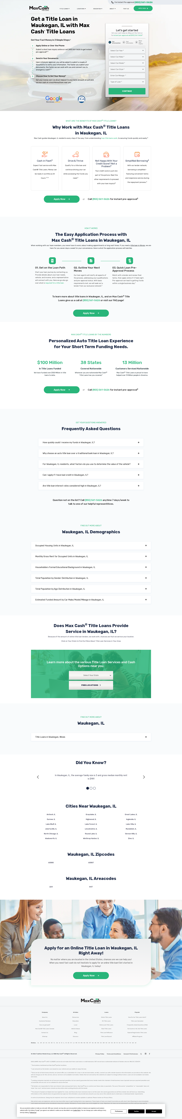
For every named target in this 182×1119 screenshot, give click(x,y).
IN (66, 1043)
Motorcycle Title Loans (106, 1025)
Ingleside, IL (131, 819)
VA (130, 1043)
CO (49, 1043)
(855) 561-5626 (74, 49)
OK (112, 1043)
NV (106, 1043)
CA (46, 1043)
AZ (43, 1043)
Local (75, 1025)
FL (54, 1043)
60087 (91, 863)
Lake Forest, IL (91, 824)
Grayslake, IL (91, 814)
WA (133, 1043)
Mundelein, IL (131, 829)
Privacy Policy (99, 1054)
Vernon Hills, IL (131, 834)
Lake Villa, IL (131, 824)
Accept (154, 1111)
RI (117, 1043)
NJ (101, 1043)
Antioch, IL (51, 814)
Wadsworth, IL (51, 838)
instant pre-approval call (128, 35)
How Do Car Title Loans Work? (137, 1017)
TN (122, 1043)
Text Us (126, 8)
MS (87, 1043)
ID (61, 1043)
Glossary (75, 1036)
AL (38, 1043)
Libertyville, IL (51, 829)
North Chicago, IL (51, 834)
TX (125, 1043)
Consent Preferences (131, 1054)
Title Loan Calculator (137, 1021)
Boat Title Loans (106, 1028)
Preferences (119, 1111)
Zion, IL (131, 838)
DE (52, 1043)
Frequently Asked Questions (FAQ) (137, 1025)
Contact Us (44, 1032)
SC (119, 1043)
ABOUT (112, 8)
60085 (51, 863)
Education (97, 8)
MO (84, 1043)
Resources (75, 1017)
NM (104, 1043)
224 (51, 887)
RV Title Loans (106, 1021)
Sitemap (44, 1036)
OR (114, 1043)
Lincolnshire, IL (91, 829)
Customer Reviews (45, 1021)
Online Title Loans (106, 1017)
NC (93, 1043)
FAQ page (118, 300)
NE (95, 1043)
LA (73, 1043)
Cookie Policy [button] (76, 1110)
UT (127, 1043)
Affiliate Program (137, 1036)
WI (135, 1043)
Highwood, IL (91, 819)
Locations (80, 8)
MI (79, 1043)
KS (68, 1043)
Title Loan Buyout (106, 1036)
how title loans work (109, 138)
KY (71, 1043)
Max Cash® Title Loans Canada (44, 1028)
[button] (91, 442)
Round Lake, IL (91, 834)
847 (91, 887)
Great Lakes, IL (131, 814)
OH (109, 1043)
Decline (136, 1111)
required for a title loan (54, 283)
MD (76, 1043)
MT (90, 1043)
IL (63, 1043)
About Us (45, 1017)
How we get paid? (44, 1025)
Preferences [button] (33, 1112)
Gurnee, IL (51, 819)
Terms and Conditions (114, 1054)
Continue (127, 91)
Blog (75, 1032)
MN (81, 1043)
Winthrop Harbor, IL (91, 838)
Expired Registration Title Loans (137, 1032)
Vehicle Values (75, 1028)
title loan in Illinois (138, 245)
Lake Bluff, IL (51, 824)
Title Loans (64, 8)
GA (57, 1043)
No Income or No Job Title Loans (137, 1028)
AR (41, 1043)
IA (59, 1043)
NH (98, 1043)
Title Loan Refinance (106, 1032)
